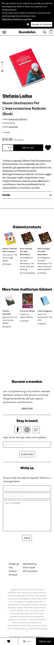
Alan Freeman (8, 251)
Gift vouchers (30, 571)
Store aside (29, 567)
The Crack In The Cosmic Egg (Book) (9, 258)
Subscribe (27, 454)
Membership (30, 563)
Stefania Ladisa (17, 95)
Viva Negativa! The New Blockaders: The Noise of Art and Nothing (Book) (45, 263)
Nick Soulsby (26, 248)
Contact (13, 574)
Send (27, 538)
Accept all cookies (41, 24)
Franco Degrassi (45, 311)
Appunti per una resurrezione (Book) (9, 320)
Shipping (14, 563)
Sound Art (13, 126)
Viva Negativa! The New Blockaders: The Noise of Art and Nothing (27, 263)
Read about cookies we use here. (17, 19)
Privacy (12, 571)
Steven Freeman (9, 248)
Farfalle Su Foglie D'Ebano (26, 315)
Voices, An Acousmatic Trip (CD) (45, 317)
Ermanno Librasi (27, 311)
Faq (11, 567)
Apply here (27, 408)
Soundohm (27, 32)
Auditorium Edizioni (17, 119)
